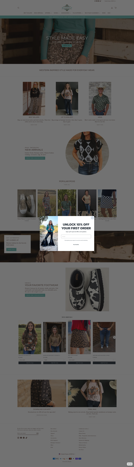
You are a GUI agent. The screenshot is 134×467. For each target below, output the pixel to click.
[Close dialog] (92, 218)
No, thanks (76, 244)
